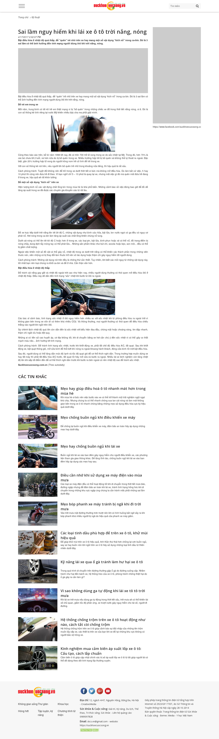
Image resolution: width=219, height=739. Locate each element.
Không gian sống (28, 704)
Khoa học (63, 704)
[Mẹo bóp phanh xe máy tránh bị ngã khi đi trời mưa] (37, 514)
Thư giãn (43, 704)
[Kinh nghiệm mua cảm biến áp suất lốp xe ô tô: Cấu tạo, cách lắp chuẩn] (37, 658)
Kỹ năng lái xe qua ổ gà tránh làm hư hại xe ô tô (102, 561)
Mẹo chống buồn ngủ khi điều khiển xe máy (98, 417)
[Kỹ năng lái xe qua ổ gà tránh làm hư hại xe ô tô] (37, 571)
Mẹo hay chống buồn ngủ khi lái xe (90, 446)
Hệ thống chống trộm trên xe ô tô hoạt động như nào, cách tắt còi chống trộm (103, 622)
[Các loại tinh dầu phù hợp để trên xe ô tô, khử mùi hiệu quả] (37, 542)
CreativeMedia (88, 704)
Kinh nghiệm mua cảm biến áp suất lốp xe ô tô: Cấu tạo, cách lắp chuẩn (101, 651)
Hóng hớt (23, 711)
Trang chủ (23, 17)
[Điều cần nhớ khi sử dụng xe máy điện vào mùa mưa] (37, 485)
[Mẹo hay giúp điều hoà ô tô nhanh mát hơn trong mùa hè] (37, 398)
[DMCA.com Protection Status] (89, 729)
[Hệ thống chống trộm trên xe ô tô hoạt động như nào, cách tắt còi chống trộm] (37, 629)
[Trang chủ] (109, 6)
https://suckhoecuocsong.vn (94, 725)
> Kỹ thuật (35, 17)
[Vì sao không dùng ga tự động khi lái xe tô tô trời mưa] (37, 600)
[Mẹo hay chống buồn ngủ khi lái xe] (37, 456)
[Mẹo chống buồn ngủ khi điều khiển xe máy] (37, 427)
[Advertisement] (83, 73)
